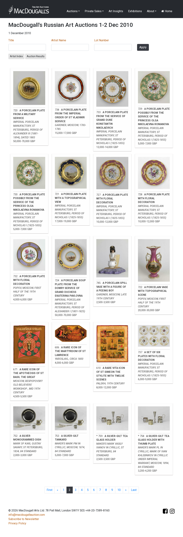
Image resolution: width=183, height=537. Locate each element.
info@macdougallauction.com (26, 514)
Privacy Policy (17, 523)
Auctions (72, 11)
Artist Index (16, 56)
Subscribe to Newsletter (23, 519)
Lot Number (101, 40)
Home (168, 11)
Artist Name (58, 40)
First (49, 490)
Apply (143, 47)
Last (134, 490)
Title (11, 40)
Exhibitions (135, 11)
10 (119, 490)
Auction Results (35, 56)
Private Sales (93, 11)
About (150, 11)
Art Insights (116, 11)
